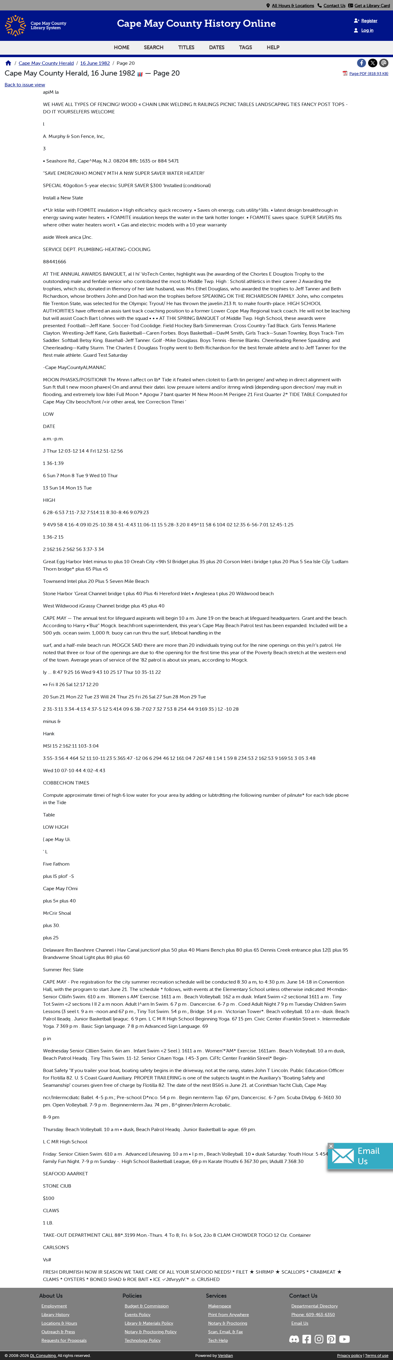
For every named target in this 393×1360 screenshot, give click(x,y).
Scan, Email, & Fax (225, 1331)
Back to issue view (25, 84)
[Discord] (294, 1339)
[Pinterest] (331, 1339)
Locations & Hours (59, 1323)
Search (154, 47)
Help (273, 47)
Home (121, 47)
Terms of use (376, 1355)
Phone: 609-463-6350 (313, 1314)
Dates (216, 47)
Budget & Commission (147, 1306)
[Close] (331, 1146)
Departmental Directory (314, 1306)
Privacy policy (349, 1355)
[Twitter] (372, 63)
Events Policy (137, 1314)
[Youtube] (344, 1339)
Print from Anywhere (228, 1314)
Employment (54, 1306)
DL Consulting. (43, 1355)
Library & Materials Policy (149, 1323)
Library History (55, 1314)
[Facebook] (361, 63)
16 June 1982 (95, 63)
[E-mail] (383, 63)
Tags (245, 47)
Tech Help (218, 1340)
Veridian (225, 1355)
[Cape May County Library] (8, 65)
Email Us (299, 1323)
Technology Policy (143, 1340)
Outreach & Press (58, 1331)
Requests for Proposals (64, 1340)
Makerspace (219, 1306)
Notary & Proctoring (227, 1323)
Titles (186, 47)
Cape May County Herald (46, 63)
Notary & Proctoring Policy (151, 1331)
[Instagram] (319, 1339)
